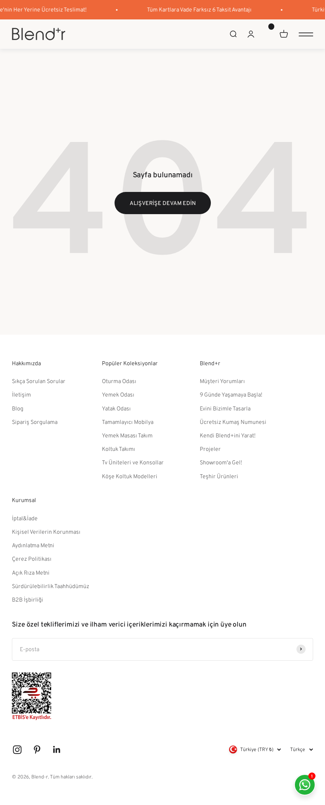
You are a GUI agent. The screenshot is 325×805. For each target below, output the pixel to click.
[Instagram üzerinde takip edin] (17, 749)
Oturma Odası (119, 381)
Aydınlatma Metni (33, 545)
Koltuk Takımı (118, 449)
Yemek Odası (118, 394)
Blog (17, 408)
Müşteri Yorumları (222, 381)
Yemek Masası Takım (127, 435)
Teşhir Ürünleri (219, 476)
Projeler (210, 449)
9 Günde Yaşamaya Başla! (231, 394)
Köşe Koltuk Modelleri (129, 476)
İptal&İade (25, 518)
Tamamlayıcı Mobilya (127, 422)
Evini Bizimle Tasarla (225, 408)
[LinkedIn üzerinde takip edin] (57, 749)
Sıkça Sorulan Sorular (38, 381)
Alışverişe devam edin (163, 203)
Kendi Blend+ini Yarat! (228, 435)
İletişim (21, 394)
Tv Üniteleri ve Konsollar (133, 462)
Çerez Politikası (32, 558)
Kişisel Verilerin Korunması (46, 531)
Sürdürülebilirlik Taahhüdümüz (50, 586)
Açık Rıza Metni (31, 572)
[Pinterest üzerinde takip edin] (37, 749)
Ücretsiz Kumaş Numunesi (233, 422)
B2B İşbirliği (27, 599)
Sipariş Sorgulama (34, 422)
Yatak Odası (116, 408)
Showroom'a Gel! (221, 462)
